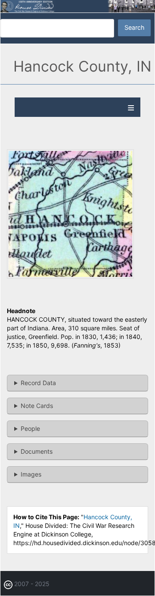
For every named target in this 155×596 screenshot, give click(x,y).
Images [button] (31, 474)
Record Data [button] (38, 382)
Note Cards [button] (37, 405)
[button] (70, 276)
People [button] (30, 428)
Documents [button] (37, 451)
